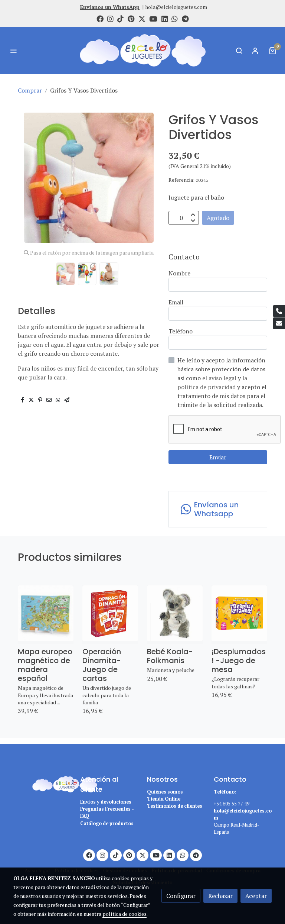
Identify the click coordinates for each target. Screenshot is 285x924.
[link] (142, 50)
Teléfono (180, 331)
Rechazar (220, 896)
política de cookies (124, 913)
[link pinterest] (131, 18)
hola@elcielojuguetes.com (176, 6)
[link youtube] (153, 18)
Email (175, 302)
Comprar (30, 90)
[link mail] (279, 323)
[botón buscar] (239, 50)
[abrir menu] (13, 50)
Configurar (181, 896)
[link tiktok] (120, 18)
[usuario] (255, 50)
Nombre (179, 273)
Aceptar (256, 896)
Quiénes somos (165, 792)
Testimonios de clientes (174, 806)
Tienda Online (163, 799)
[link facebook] (100, 18)
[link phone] (279, 311)
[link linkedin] (164, 18)
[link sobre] (42, 783)
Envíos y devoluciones (105, 802)
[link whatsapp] (174, 18)
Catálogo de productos (107, 823)
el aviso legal (220, 378)
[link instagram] (110, 18)
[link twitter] (141, 18)
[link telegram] (185, 18)
